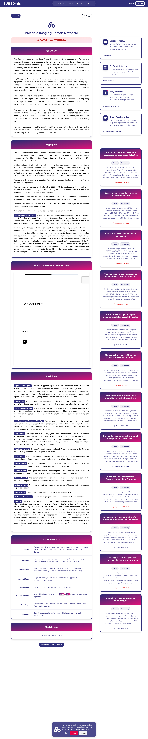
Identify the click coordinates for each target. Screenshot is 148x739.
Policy (66, 733)
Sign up (140, 3)
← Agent (16, 16)
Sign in (131, 3)
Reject (74, 733)
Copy (88, 16)
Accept (83, 733)
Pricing (89, 3)
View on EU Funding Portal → (51, 644)
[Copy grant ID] (51, 24)
